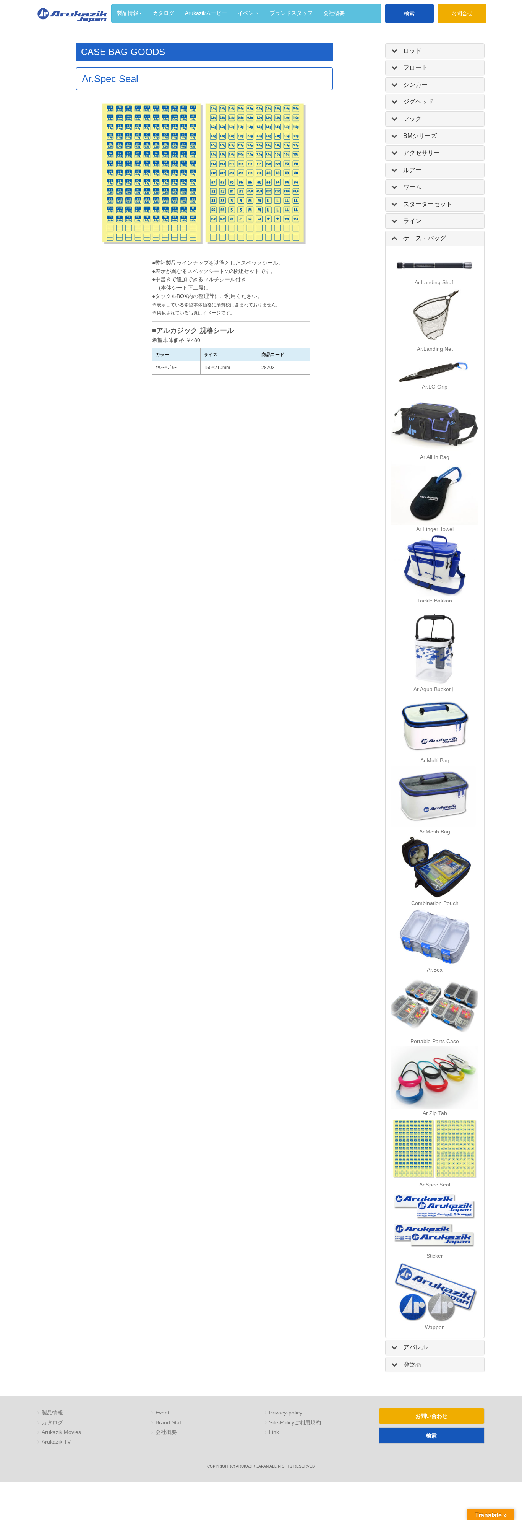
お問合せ (462, 13)
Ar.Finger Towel (435, 529)
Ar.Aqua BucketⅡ (434, 689)
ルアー (412, 170)
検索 (409, 13)
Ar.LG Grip (434, 387)
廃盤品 (412, 1364)
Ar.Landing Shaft (435, 282)
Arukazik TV (56, 1442)
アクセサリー (421, 153)
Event (162, 1413)
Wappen (435, 1327)
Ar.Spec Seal (434, 1185)
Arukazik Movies (61, 1432)
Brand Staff (169, 1423)
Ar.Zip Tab (435, 1113)
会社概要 (166, 1432)
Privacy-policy (285, 1413)
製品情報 (52, 1413)
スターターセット (427, 204)
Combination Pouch (435, 903)
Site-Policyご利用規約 (295, 1423)
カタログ (52, 1423)
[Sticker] (434, 1220)
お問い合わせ (431, 1416)
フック (412, 119)
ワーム (412, 187)
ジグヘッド (418, 101)
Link (274, 1432)
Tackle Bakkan (434, 601)
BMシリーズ (420, 136)
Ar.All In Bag (434, 457)
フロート (415, 67)
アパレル (415, 1347)
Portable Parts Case (434, 1041)
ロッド (412, 50)
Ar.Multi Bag (434, 760)
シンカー (415, 84)
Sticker (434, 1256)
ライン (412, 221)
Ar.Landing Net (435, 349)
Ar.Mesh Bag (434, 832)
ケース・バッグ (424, 238)
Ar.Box (435, 970)
